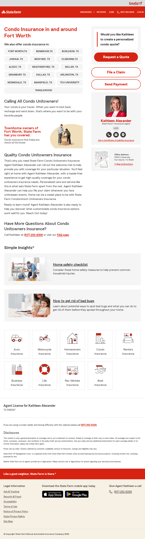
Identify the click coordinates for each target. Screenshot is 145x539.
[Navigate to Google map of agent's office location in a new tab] (123, 135)
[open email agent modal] (116, 135)
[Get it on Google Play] (77, 494)
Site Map (8, 521)
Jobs (111, 12)
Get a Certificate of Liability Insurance (116, 140)
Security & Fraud (12, 496)
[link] (11, 12)
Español (134, 3)
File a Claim (116, 72)
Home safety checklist (70, 264)
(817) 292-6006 (127, 12)
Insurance (86, 12)
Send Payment (116, 84)
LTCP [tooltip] (116, 128)
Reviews (101, 12)
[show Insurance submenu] (93, 12)
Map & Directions (125, 164)
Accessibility (10, 501)
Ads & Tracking (11, 491)
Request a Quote (116, 57)
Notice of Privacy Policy (16, 511)
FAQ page (63, 234)
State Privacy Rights (14, 516)
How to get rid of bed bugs (73, 301)
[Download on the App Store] (52, 494)
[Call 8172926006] (109, 135)
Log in (140, 12)
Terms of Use (10, 506)
